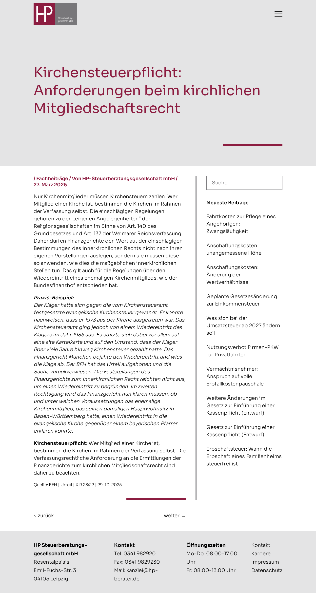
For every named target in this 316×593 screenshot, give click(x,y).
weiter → (175, 516)
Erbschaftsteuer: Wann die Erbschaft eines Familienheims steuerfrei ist (244, 456)
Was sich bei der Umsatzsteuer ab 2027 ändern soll (243, 325)
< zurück (44, 516)
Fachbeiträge (52, 179)
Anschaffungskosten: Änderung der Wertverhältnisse (232, 274)
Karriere (261, 554)
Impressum (265, 562)
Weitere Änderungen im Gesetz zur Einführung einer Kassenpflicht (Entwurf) (240, 405)
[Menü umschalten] (278, 14)
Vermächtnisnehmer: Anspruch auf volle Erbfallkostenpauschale (235, 376)
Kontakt (260, 545)
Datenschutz (266, 570)
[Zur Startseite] (55, 14)
